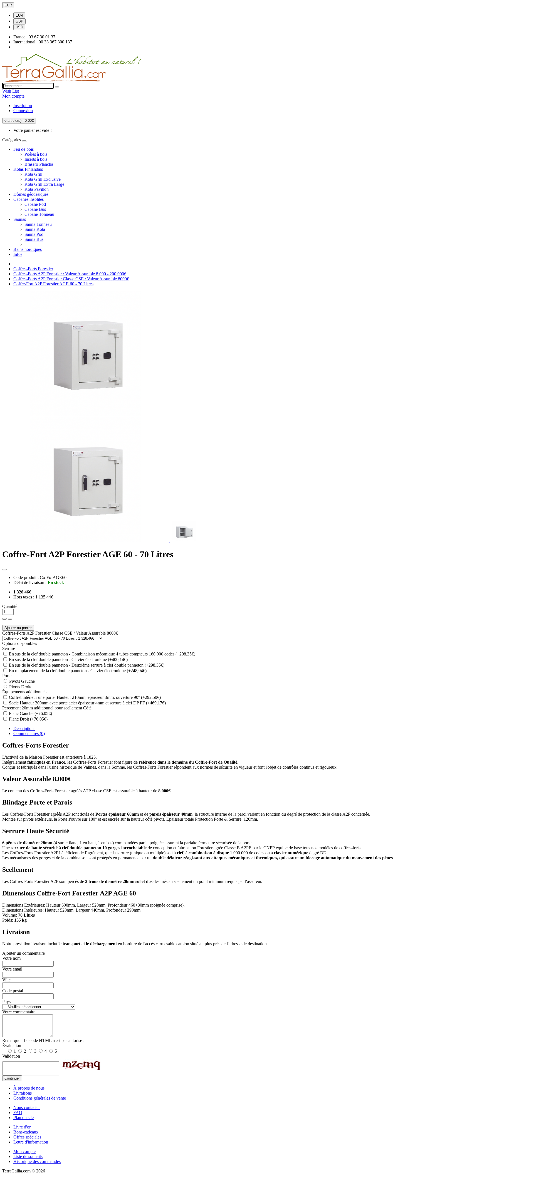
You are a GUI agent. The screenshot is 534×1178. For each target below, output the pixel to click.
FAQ (17, 1112)
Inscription (22, 105)
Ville (6, 979)
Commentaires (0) (29, 733)
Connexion (23, 110)
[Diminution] (10, 619)
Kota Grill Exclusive (42, 179)
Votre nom (11, 958)
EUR (8, 5)
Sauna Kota (34, 229)
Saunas (19, 219)
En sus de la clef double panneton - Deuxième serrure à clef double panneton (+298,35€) (86, 665)
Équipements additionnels (24, 691)
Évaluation (11, 1045)
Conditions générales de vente (39, 1098)
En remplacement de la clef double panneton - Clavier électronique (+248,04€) (77, 670)
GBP (19, 21)
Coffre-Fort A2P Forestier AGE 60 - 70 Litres (53, 283)
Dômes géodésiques (30, 194)
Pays (6, 1001)
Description (24, 728)
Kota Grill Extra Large (44, 184)
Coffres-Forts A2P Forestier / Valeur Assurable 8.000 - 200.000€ (69, 273)
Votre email (12, 969)
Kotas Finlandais (28, 169)
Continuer (12, 1078)
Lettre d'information (30, 1142)
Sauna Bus (33, 239)
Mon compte (24, 1151)
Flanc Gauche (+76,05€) (30, 713)
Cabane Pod (35, 204)
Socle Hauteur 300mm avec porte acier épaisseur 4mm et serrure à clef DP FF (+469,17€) (87, 703)
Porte (6, 675)
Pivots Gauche (21, 681)
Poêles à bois (35, 154)
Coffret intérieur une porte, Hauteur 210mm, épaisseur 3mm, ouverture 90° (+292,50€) (84, 697)
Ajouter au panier (18, 628)
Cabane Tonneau (39, 214)
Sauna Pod (33, 234)
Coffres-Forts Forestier (33, 268)
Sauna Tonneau (38, 224)
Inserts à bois (35, 159)
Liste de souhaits (28, 1156)
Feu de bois (23, 149)
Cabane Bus (35, 209)
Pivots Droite (20, 686)
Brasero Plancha (38, 164)
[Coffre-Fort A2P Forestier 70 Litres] (184, 540)
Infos (17, 254)
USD (19, 27)
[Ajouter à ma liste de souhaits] (4, 569)
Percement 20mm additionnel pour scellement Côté (47, 708)
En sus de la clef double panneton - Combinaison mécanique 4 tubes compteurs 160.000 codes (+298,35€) (101, 654)
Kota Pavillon (36, 189)
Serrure (8, 648)
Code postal (12, 990)
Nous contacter (26, 1107)
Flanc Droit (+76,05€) (28, 719)
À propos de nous (28, 1088)
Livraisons (22, 1093)
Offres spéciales (27, 1137)
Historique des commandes (37, 1161)
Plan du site (23, 1117)
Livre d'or (22, 1127)
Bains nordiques (27, 249)
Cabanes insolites (28, 199)
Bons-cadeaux (25, 1132)
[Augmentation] (4, 619)
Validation (11, 1056)
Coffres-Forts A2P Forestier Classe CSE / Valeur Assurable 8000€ (71, 278)
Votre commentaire (18, 1011)
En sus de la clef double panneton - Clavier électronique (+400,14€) (68, 659)
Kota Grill (33, 174)
